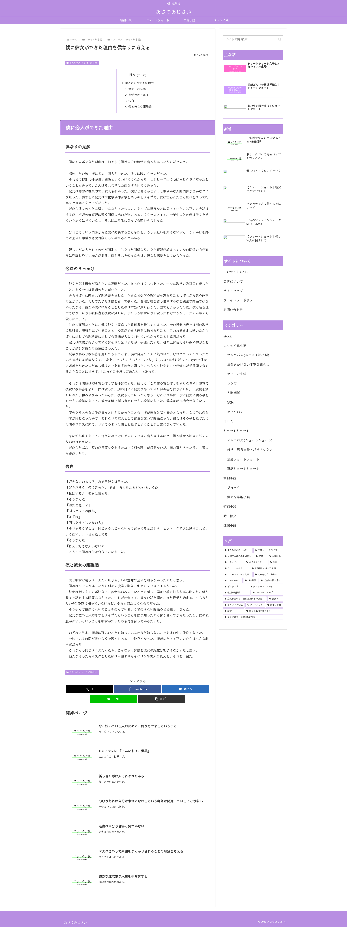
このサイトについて (238, 272)
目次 (132, 75)
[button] (161, 699)
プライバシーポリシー (239, 300)
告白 (131, 100)
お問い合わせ (233, 310)
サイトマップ (233, 291)
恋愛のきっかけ (138, 95)
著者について (233, 281)
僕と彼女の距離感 (139, 106)
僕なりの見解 (137, 89)
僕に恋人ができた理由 (139, 83)
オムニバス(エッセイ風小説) (83, 63)
